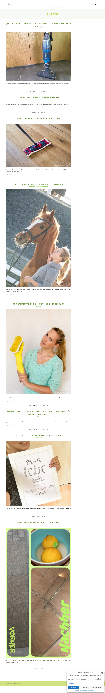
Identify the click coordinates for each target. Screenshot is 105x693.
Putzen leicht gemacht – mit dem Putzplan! (38, 435)
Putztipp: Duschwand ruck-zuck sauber (38, 522)
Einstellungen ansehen (97, 687)
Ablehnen (85, 687)
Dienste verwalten (72, 683)
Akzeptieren (73, 687)
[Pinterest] (10, 4)
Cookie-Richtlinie (78, 690)
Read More (9, 88)
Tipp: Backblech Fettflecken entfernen (38, 97)
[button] (102, 672)
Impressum (93, 690)
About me (62, 7)
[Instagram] (12, 4)
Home (31, 7)
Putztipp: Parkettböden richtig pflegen (38, 119)
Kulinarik (43, 7)
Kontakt (72, 7)
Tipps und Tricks (44, 91)
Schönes (52, 7)
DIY (36, 7)
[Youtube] (8, 4)
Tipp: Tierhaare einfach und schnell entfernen (39, 184)
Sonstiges (35, 91)
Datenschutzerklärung (86, 690)
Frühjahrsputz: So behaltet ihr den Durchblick (38, 304)
